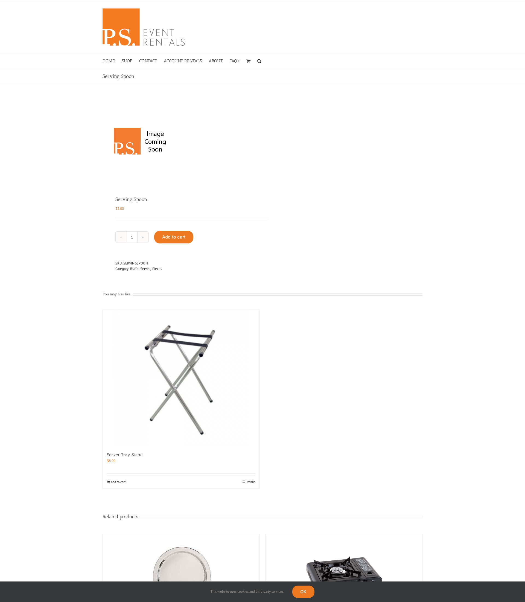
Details (250, 482)
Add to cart (174, 237)
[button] (259, 61)
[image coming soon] (179, 141)
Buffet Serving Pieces (146, 268)
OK (303, 591)
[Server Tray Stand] (181, 377)
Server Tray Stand (125, 454)
